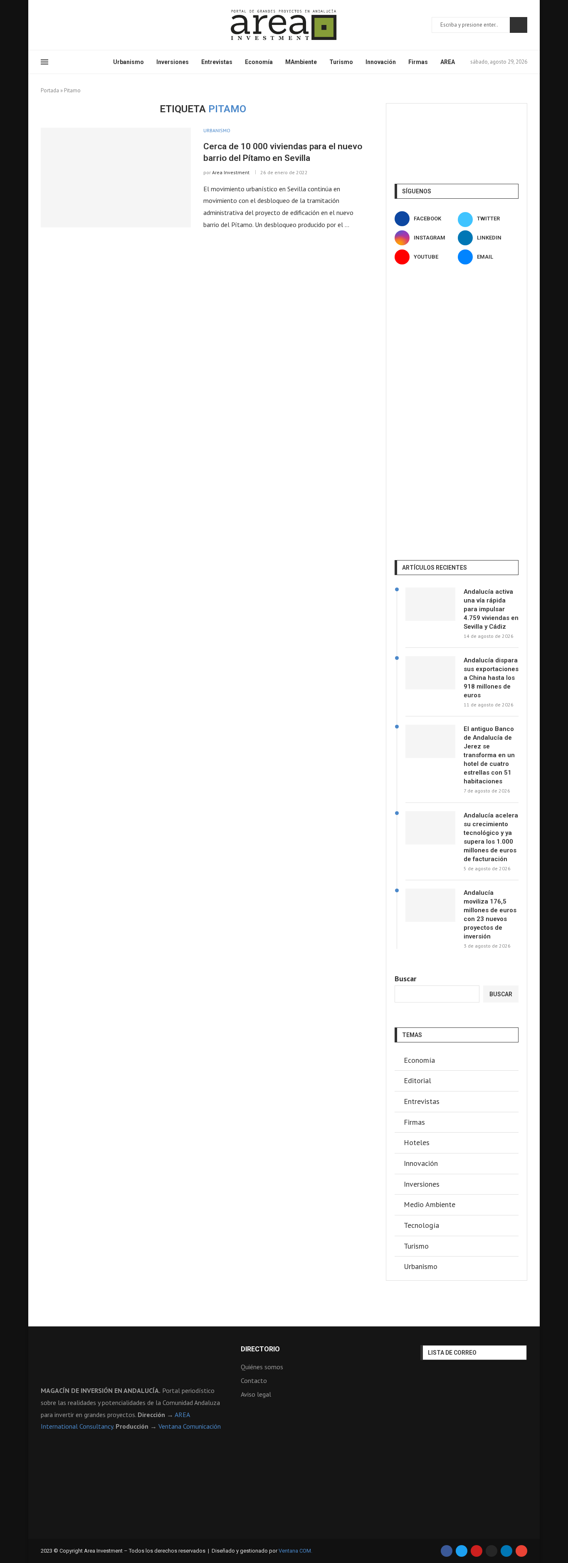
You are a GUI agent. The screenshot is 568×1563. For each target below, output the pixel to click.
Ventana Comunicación (189, 1426)
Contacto (254, 1380)
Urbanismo (128, 62)
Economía (259, 62)
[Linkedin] (74, 24)
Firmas (418, 62)
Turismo (341, 62)
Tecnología (421, 1225)
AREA (447, 62)
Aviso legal (256, 1394)
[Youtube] (83, 24)
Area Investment (230, 172)
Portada (50, 90)
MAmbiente (301, 62)
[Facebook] (44, 24)
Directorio (260, 1349)
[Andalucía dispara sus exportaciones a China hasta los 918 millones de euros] (430, 672)
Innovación (380, 62)
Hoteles (417, 1142)
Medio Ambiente (429, 1204)
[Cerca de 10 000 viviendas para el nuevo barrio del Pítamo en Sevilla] (116, 177)
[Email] (93, 24)
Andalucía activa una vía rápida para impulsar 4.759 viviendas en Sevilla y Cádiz (491, 609)
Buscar (518, 25)
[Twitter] (54, 24)
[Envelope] (521, 1551)
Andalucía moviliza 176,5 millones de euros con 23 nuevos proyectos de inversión (490, 914)
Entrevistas (216, 62)
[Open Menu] (44, 62)
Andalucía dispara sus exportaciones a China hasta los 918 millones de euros (491, 678)
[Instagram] (64, 24)
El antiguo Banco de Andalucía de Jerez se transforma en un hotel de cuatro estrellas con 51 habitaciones (489, 755)
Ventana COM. (295, 1551)
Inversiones (172, 62)
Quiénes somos (262, 1366)
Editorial (417, 1080)
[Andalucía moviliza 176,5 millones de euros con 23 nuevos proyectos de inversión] (430, 905)
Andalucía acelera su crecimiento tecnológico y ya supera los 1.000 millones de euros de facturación (491, 837)
